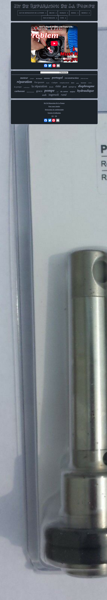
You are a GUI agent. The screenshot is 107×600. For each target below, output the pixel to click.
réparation (24, 82)
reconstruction (72, 78)
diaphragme (86, 86)
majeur (72, 92)
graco (39, 91)
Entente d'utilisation (54, 113)
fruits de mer (84, 78)
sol (57, 92)
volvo (90, 83)
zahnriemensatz (30, 92)
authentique (26, 87)
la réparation (39, 86)
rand (63, 94)
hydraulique (85, 91)
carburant (20, 91)
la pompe (18, 87)
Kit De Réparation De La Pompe (54, 103)
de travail (39, 78)
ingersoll (54, 94)
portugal (57, 77)
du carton (64, 91)
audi (44, 95)
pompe (49, 90)
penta (77, 83)
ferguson (39, 82)
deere (72, 83)
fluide (51, 87)
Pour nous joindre (54, 106)
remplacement (64, 83)
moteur (24, 77)
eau (58, 86)
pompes (32, 78)
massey (47, 78)
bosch (47, 83)
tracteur (83, 83)
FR (56, 116)
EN (53, 116)
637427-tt (72, 87)
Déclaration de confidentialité (54, 109)
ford (65, 86)
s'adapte (54, 83)
